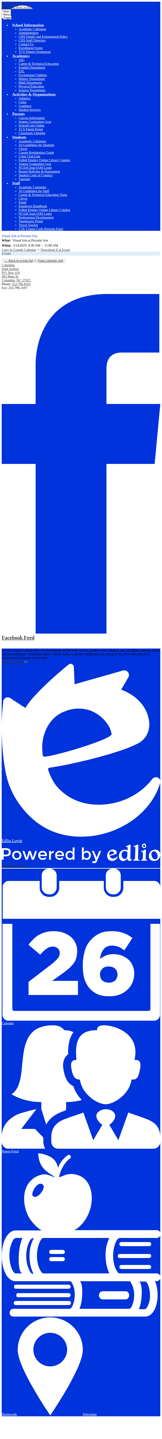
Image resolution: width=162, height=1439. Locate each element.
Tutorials (24, 179)
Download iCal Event (55, 250)
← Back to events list (18, 261)
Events (6, 253)
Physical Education (31, 86)
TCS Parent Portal (31, 129)
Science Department (32, 90)
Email (22, 202)
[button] (28, 25)
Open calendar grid (50, 261)
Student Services (30, 110)
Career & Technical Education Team (43, 195)
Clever (23, 149)
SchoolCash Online (32, 125)
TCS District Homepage (35, 52)
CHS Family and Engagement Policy (43, 36)
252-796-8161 (21, 284)
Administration (28, 33)
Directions (90, 1414)
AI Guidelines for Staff (34, 191)
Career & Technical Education (39, 64)
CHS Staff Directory (32, 40)
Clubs (22, 102)
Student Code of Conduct (36, 175)
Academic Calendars (32, 29)
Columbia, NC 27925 (16, 276)
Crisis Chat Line (29, 156)
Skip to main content (15, 3)
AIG (22, 60)
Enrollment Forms (31, 48)
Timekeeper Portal (31, 221)
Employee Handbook (33, 206)
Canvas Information (32, 118)
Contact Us (26, 44)
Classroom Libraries (32, 133)
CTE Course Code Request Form (41, 229)
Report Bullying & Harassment (39, 171)
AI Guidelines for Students (36, 145)
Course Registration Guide (36, 152)
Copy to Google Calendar (19, 250)
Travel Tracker (28, 225)
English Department (32, 67)
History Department (32, 79)
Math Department (30, 82)
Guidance (25, 106)
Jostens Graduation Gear (35, 121)
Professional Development (36, 217)
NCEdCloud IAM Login (35, 167)
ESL (22, 71)
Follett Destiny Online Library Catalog (44, 160)
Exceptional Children (33, 75)
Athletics (24, 98)
